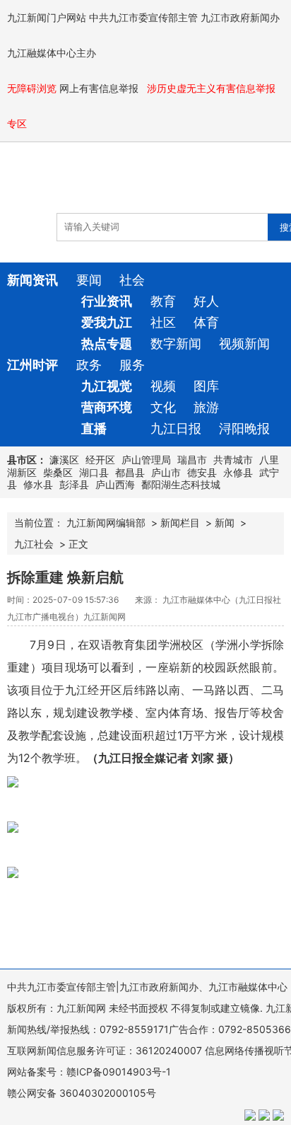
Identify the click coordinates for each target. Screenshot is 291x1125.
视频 (163, 386)
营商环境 (106, 407)
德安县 (202, 472)
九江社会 (34, 544)
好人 (206, 301)
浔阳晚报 (244, 428)
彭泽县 (74, 484)
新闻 (224, 523)
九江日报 (175, 428)
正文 (78, 544)
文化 (163, 407)
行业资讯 (106, 301)
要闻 (89, 279)
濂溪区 (64, 460)
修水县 (38, 484)
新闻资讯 (32, 279)
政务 (89, 364)
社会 (132, 279)
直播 (94, 428)
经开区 (100, 460)
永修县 (238, 472)
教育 (163, 301)
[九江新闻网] (88, 184)
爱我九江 (106, 322)
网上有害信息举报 (100, 88)
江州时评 (32, 364)
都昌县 (130, 472)
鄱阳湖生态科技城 (180, 484)
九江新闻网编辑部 (106, 523)
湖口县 (94, 472)
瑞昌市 (192, 460)
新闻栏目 (180, 523)
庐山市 (166, 472)
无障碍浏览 (32, 88)
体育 (206, 322)
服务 (132, 364)
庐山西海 (115, 484)
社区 (163, 322)
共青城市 (233, 460)
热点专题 (106, 343)
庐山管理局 (146, 460)
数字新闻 (175, 343)
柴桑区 (58, 472)
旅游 (206, 407)
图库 (206, 386)
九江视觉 (106, 386)
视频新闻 (244, 343)
